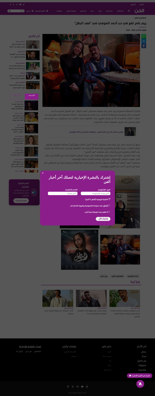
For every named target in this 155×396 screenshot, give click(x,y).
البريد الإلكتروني (104, 189)
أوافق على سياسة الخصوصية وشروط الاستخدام (89, 205)
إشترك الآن (103, 219)
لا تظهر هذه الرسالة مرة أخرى (96, 212)
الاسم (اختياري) (71, 189)
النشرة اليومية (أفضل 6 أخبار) (96, 199)
